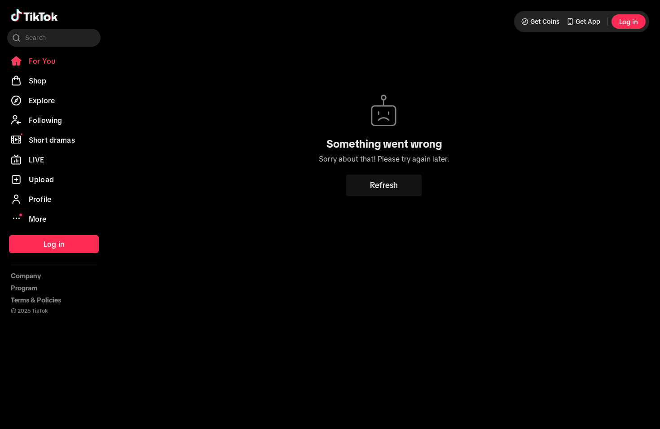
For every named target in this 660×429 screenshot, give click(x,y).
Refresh (384, 185)
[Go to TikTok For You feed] (34, 15)
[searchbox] (54, 38)
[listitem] (54, 61)
